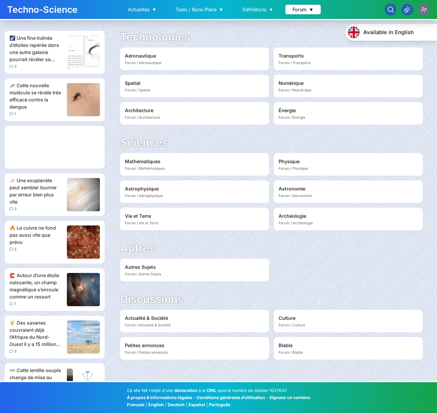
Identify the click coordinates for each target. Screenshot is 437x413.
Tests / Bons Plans (200, 9)
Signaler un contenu (289, 397)
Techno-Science (42, 9)
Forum (303, 9)
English (156, 404)
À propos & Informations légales (159, 397)
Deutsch (176, 404)
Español (196, 404)
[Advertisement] (55, 147)
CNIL (211, 390)
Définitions (258, 9)
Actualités (142, 9)
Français (135, 404)
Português (219, 404)
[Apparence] (407, 9)
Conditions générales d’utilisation (231, 397)
